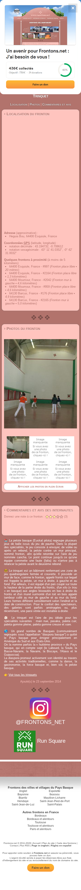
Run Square (51, 741)
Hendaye (23, 801)
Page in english (40, 845)
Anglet (23, 791)
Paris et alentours (40, 829)
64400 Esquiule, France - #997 (29, 266)
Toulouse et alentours (40, 825)
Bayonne (23, 794)
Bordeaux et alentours (40, 819)
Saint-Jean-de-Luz (23, 804)
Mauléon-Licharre (54, 797)
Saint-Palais (54, 804)
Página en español (61, 845)
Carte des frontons (66, 843)
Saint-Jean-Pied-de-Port (55, 801)
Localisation (18, 104)
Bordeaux (41, 815)
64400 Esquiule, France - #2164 (30, 273)
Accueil (36, 843)
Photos (35, 104)
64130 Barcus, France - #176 (28, 293)
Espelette (54, 791)
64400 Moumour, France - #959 (29, 286)
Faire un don (41, 867)
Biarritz (23, 797)
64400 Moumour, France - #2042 (30, 280)
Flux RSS (25, 845)
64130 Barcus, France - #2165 (29, 300)
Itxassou (55, 794)
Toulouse (40, 822)
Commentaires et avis (56, 104)
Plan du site (48, 843)
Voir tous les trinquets (23, 674)
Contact (14, 845)
